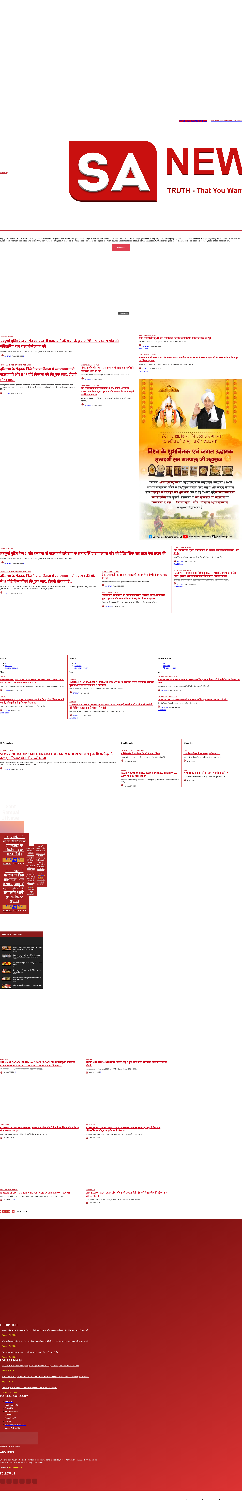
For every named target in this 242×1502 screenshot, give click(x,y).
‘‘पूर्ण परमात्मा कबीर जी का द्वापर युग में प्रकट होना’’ (206, 773)
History (72, 679)
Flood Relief (124, 313)
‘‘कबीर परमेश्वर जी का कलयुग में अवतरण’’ (202, 753)
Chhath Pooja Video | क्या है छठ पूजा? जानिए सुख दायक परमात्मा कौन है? (193, 699)
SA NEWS (114, 325)
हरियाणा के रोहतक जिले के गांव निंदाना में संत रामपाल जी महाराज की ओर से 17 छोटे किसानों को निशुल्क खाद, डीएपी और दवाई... (38, 375)
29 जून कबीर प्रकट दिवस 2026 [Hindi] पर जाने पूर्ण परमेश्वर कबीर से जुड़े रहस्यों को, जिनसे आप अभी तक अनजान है (40, 1365)
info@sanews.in (15, 1468)
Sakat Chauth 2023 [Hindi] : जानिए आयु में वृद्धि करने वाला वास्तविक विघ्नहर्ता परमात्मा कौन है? (126, 1064)
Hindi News (4, 1059)
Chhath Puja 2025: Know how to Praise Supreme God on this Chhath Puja (29, 1387)
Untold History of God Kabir (133, 751)
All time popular (11, 668)
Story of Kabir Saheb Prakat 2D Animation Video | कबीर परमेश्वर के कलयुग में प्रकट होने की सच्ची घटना (56, 756)
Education (90, 1190)
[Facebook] (2, 1481)
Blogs (123, 770)
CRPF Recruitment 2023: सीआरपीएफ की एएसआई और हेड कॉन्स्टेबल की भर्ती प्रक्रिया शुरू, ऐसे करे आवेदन (127, 1194)
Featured (8, 666)
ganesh (89, 1059)
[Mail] (21, 121)
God (185, 751)
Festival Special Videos (167, 677)
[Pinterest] (27, 121)
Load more (4, 713)
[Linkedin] (16, 121)
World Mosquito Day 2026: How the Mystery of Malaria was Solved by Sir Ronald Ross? (32, 681)
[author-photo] (2, 356)
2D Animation (6, 751)
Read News (143, 348)
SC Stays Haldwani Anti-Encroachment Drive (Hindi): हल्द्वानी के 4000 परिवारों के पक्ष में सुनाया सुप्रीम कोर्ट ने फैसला (123, 1129)
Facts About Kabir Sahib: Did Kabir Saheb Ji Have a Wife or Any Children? (149, 774)
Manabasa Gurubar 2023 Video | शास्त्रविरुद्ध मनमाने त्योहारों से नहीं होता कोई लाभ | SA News (199, 681)
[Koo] (11, 121)
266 (9, 1211)
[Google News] (47, 121)
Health (3, 677)
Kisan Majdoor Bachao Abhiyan (15, 365)
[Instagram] (6, 121)
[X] (32, 121)
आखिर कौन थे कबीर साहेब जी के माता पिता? (140, 753)
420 (13, 1211)
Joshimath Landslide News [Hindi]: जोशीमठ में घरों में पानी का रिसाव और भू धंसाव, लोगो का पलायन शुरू (39, 1129)
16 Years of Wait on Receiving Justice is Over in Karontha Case (35, 1193)
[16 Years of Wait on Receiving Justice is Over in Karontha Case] (41, 1165)
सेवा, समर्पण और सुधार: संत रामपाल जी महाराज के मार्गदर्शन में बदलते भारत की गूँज (107, 369)
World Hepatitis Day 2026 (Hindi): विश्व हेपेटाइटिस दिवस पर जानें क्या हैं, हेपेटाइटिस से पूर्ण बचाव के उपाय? (32, 701)
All (6, 663)
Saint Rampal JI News (90, 365)
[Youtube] (42, 121)
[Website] (37, 121)
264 (3, 1211)
